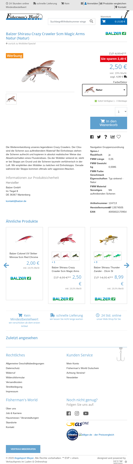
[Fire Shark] (98, 256)
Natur (99, 89)
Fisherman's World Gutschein (82, 368)
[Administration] (126, 461)
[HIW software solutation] (118, 461)
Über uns (11, 408)
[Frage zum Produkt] (105, 137)
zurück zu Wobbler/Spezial (22, 43)
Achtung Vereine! (75, 372)
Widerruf (10, 372)
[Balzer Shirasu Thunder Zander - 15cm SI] (108, 239)
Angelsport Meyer (24, 458)
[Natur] (56, 256)
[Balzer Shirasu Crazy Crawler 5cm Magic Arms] (66, 239)
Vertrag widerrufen (23, 449)
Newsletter (72, 377)
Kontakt (10, 427)
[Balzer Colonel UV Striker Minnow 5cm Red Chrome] (24, 239)
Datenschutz (13, 368)
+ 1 (53, 262)
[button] (6, 265)
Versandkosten (14, 382)
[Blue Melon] (117, 256)
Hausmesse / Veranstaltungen (22, 417)
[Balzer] (116, 33)
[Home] (24, 16)
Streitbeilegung (14, 386)
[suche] (91, 21)
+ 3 (95, 262)
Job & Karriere (14, 413)
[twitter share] (99, 137)
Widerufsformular (15, 377)
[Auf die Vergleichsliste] (113, 137)
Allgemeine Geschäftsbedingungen (25, 363)
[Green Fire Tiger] (108, 256)
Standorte (11, 422)
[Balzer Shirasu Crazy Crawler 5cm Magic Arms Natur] (40, 71)
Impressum (12, 391)
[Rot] (66, 256)
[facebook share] (92, 137)
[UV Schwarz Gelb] (75, 256)
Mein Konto (72, 363)
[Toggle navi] (82, 3)
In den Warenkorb (109, 123)
